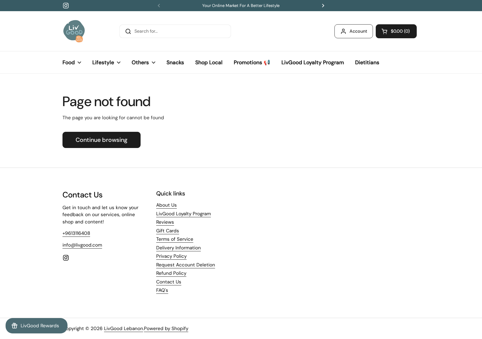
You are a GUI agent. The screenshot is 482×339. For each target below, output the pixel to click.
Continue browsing (101, 140)
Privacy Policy (171, 256)
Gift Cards (167, 231)
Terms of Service (174, 239)
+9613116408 (76, 233)
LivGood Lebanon (123, 328)
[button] (396, 31)
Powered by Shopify (166, 328)
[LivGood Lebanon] (74, 31)
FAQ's (162, 290)
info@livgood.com (82, 245)
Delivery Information (178, 248)
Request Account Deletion (185, 265)
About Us (166, 205)
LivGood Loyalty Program (183, 214)
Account (358, 31)
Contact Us (168, 282)
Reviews (165, 222)
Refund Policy (171, 273)
